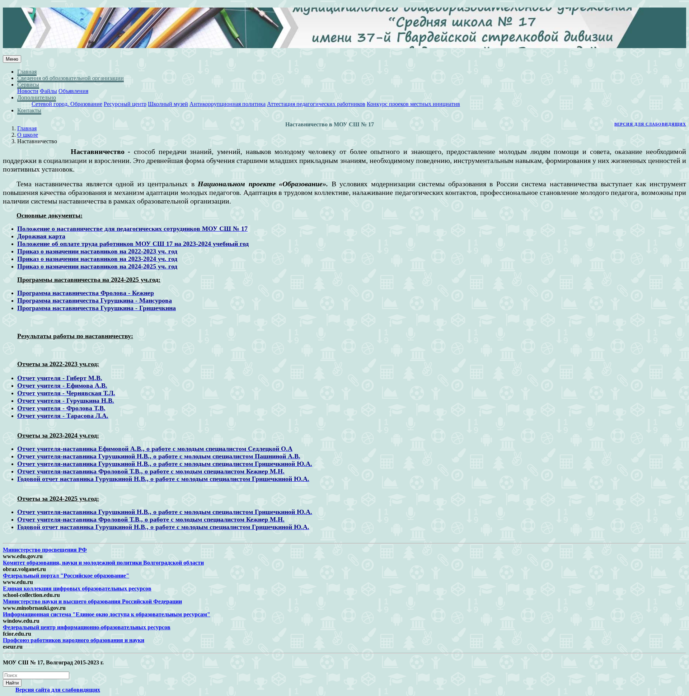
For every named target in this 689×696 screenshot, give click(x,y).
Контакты (29, 110)
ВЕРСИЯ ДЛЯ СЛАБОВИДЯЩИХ (650, 124)
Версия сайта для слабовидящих (57, 690)
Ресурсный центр (125, 104)
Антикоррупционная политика (227, 104)
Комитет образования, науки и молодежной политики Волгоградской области (103, 563)
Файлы (48, 91)
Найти (12, 683)
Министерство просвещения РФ (45, 550)
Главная (27, 72)
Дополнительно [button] (36, 97)
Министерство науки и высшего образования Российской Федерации (92, 601)
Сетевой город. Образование (67, 104)
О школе (27, 135)
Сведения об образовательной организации (70, 78)
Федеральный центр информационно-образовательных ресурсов (86, 627)
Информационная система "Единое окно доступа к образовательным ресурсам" (106, 614)
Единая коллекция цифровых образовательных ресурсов (77, 588)
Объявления (73, 91)
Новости (27, 91)
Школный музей (168, 104)
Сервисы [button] (28, 84)
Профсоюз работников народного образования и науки (73, 640)
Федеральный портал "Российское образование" (66, 576)
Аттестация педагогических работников (316, 104)
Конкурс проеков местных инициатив (413, 104)
